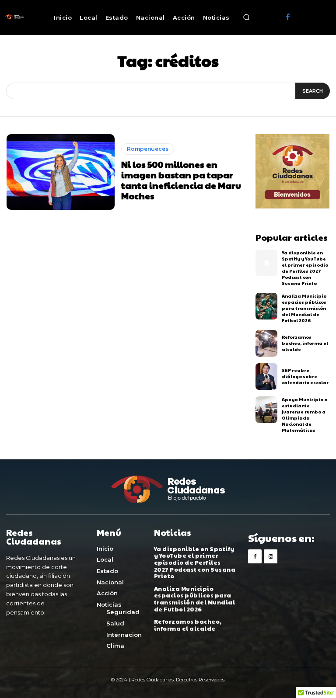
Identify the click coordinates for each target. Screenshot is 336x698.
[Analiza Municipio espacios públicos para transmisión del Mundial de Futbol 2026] (267, 306)
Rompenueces (147, 149)
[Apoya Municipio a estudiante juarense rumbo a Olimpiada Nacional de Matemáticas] (267, 409)
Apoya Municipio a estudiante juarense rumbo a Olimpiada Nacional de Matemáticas (305, 414)
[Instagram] (270, 556)
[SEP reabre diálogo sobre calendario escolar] (267, 376)
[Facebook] (288, 17)
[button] (246, 17)
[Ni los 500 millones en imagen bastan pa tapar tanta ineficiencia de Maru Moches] (61, 172)
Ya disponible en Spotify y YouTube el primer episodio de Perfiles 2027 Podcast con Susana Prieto (305, 268)
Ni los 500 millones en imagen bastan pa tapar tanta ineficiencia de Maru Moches (181, 180)
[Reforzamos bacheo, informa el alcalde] (267, 343)
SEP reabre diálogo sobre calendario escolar (305, 376)
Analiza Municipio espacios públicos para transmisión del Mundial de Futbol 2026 (304, 308)
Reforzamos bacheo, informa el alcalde (305, 343)
